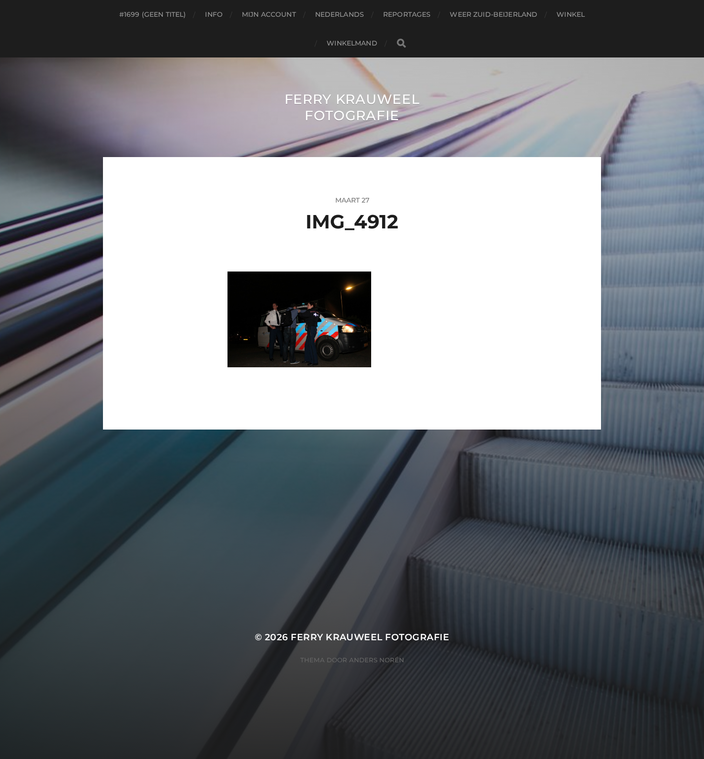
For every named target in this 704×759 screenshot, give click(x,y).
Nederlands (339, 14)
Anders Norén (376, 660)
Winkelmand (352, 43)
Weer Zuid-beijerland (493, 14)
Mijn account (269, 14)
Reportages (407, 14)
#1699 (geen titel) (152, 14)
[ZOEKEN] (401, 43)
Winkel (570, 14)
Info (214, 14)
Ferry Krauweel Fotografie (352, 107)
